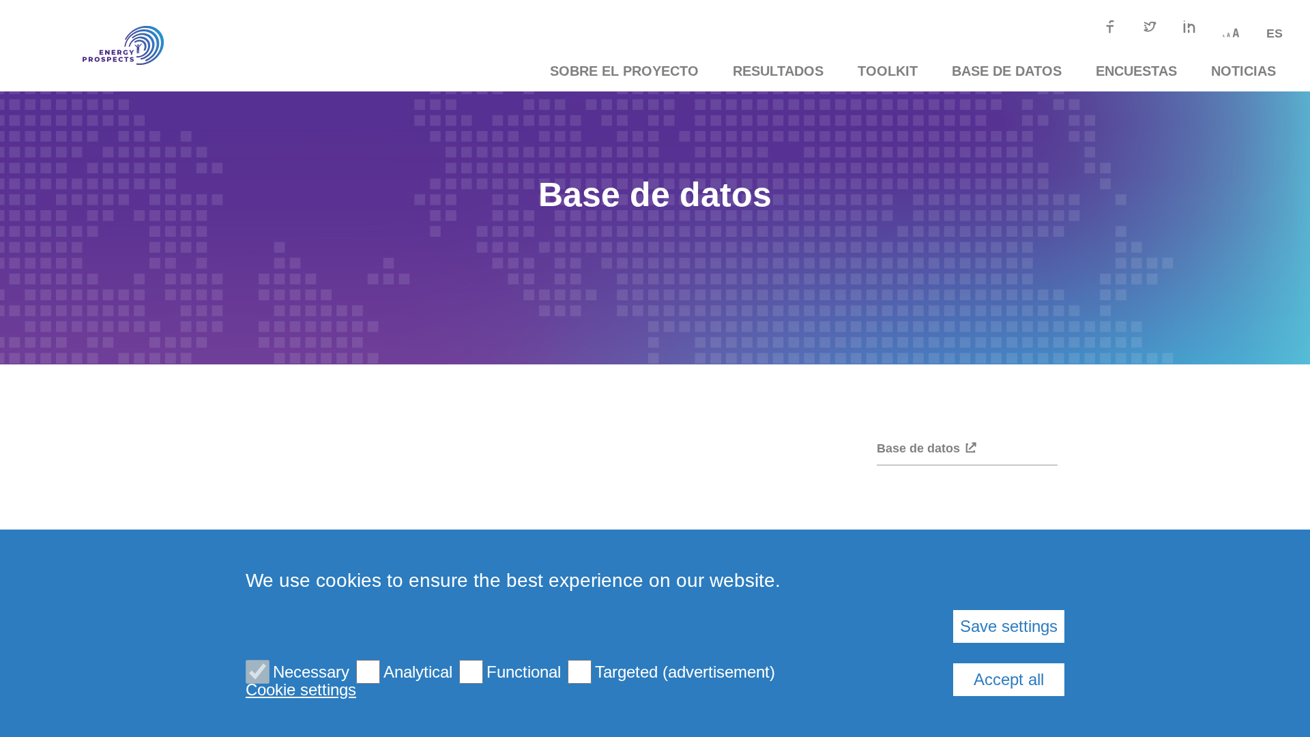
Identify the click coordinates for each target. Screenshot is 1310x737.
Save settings (1009, 626)
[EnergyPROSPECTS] (102, 46)
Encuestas (1136, 70)
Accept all (1009, 679)
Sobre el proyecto (624, 70)
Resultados (778, 70)
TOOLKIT (888, 70)
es (1274, 33)
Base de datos (1007, 70)
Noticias (1243, 70)
